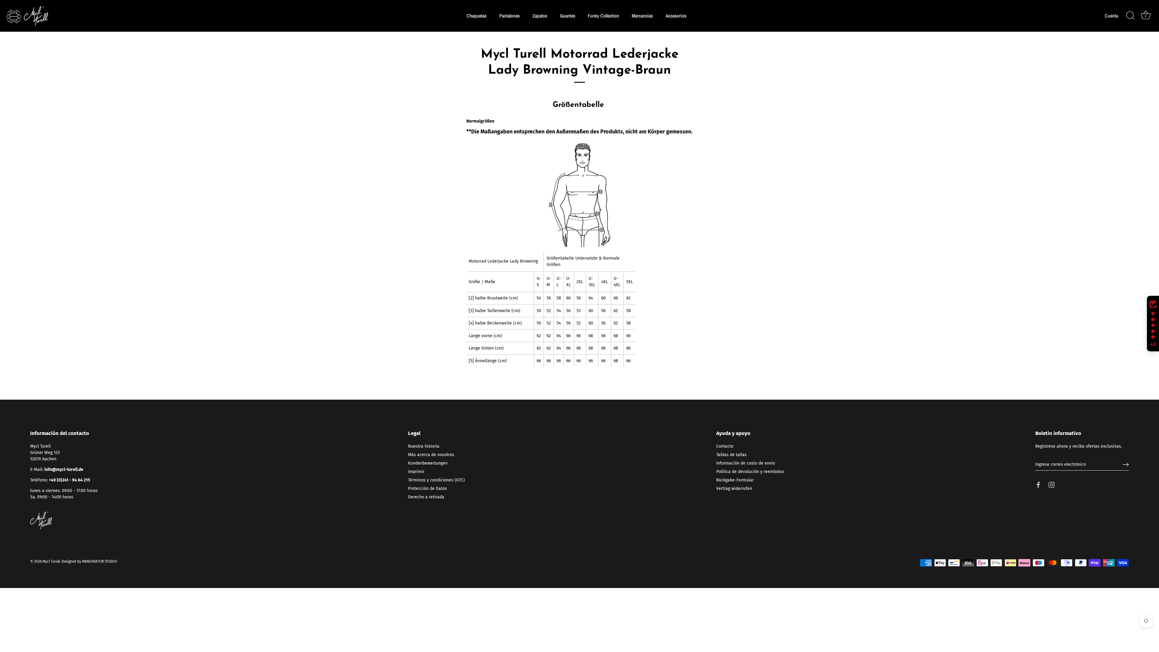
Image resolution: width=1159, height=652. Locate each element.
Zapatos (539, 15)
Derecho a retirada (426, 497)
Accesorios (676, 15)
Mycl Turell (51, 561)
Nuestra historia (423, 446)
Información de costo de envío (745, 463)
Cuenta (1111, 16)
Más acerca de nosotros (431, 454)
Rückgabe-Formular (735, 480)
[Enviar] (1126, 465)
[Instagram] (1052, 484)
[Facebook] (1038, 484)
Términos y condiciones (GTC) (436, 480)
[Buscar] (1130, 15)
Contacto (724, 446)
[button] (1153, 323)
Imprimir (416, 471)
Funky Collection (603, 15)
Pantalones (509, 15)
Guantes (567, 15)
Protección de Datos (427, 488)
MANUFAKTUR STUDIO (99, 561)
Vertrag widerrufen (734, 488)
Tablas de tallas (731, 454)
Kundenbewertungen (428, 463)
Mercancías (642, 15)
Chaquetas (477, 15)
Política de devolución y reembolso (750, 471)
